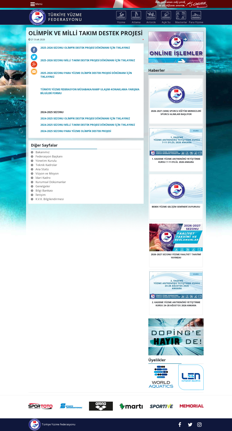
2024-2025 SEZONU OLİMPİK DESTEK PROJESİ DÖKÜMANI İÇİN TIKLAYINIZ (85, 118)
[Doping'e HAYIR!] (176, 336)
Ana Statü (42, 169)
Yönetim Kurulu (46, 161)
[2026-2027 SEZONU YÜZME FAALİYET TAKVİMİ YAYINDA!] (176, 237)
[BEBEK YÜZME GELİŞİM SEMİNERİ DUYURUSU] (176, 190)
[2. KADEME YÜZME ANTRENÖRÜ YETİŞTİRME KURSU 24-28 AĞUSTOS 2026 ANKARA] (176, 285)
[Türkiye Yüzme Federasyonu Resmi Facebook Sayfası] (179, 425)
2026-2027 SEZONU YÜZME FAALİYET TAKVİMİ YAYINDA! (176, 256)
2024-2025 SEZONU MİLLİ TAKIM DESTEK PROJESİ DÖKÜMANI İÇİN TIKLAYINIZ (87, 125)
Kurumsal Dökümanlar (50, 182)
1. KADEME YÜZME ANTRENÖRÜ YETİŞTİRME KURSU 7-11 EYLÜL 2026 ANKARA (176, 160)
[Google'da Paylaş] (34, 63)
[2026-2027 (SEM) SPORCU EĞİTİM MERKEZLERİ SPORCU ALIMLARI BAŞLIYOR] (176, 94)
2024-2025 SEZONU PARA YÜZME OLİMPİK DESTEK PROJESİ (75, 131)
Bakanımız (42, 152)
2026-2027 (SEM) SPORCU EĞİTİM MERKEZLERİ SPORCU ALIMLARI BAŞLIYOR (176, 112)
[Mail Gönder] (34, 71)
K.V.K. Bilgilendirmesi (49, 199)
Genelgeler (42, 186)
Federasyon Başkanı (48, 156)
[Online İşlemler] (176, 47)
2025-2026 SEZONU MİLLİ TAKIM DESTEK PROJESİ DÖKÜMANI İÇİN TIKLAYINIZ (87, 60)
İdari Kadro (43, 178)
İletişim (40, 195)
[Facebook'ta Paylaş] (34, 49)
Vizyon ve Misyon (47, 173)
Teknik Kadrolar (46, 165)
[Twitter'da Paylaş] (34, 56)
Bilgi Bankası (44, 190)
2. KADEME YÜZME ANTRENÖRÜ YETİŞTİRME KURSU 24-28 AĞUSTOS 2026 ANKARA (176, 304)
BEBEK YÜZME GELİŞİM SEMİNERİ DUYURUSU (176, 206)
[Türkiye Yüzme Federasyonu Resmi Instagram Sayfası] (199, 425)
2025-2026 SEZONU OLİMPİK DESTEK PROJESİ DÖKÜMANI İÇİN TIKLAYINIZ (85, 47)
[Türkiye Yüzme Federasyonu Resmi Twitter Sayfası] (190, 425)
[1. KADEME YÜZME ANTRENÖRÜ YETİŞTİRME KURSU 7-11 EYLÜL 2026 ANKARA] (176, 142)
